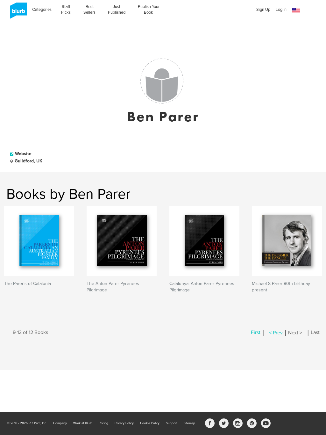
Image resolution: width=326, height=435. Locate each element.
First (255, 333)
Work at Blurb (82, 423)
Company (60, 423)
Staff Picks (66, 9)
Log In (281, 9)
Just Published (116, 9)
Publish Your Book (148, 9)
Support (171, 423)
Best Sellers (89, 9)
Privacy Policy (124, 423)
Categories (42, 9)
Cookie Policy (149, 423)
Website (23, 153)
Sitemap (189, 423)
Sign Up (263, 9)
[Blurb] (16, 13)
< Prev (276, 333)
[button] (296, 10)
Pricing (103, 423)
